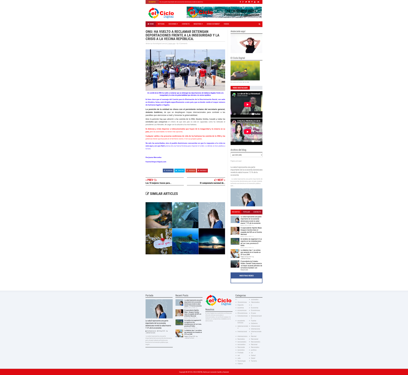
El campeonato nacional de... (212, 183)
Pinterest (203, 170)
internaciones (242, 336)
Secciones (173, 24)
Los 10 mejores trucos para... (158, 183)
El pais (253, 313)
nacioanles (241, 344)
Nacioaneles (255, 342)
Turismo (254, 361)
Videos (226, 24)
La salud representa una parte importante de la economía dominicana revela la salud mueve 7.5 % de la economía (183, 2)
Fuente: (253, 321)
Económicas (255, 310)
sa (252, 353)
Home (151, 24)
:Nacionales (255, 302)
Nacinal (253, 336)
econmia (240, 308)
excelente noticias (241, 322)
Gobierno (254, 323)
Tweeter (180, 170)
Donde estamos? (213, 24)
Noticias (161, 24)
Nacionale (241, 347)
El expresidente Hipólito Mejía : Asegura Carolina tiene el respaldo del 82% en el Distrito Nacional (251, 231)
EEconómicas (242, 313)
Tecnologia (241, 361)
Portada (240, 353)
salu (239, 358)
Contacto (186, 24)
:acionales (254, 300)
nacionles (241, 350)
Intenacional (255, 326)
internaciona (255, 329)
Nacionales (255, 347)
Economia (254, 308)
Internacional (242, 332)
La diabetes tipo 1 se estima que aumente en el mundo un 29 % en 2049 (251, 252)
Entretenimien (242, 316)
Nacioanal (254, 339)
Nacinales (241, 339)
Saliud (253, 355)
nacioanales (241, 342)
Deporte (240, 305)
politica (253, 350)
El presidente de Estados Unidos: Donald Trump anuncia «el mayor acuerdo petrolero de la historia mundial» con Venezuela (251, 265)
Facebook (168, 170)
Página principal (236, 161)
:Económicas (242, 302)
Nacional (254, 344)
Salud (253, 358)
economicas (241, 310)
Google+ (192, 170)
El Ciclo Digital (197, 372)
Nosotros (198, 24)
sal (238, 355)
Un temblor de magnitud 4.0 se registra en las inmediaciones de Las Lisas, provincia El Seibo (251, 242)
